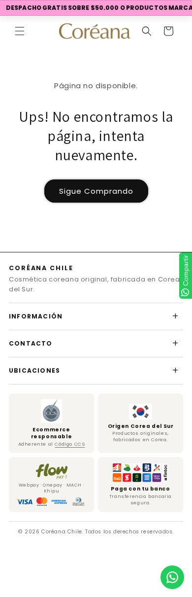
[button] (20, 31)
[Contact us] (172, 577)
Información (36, 316)
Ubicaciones (34, 370)
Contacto (31, 343)
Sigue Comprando (96, 191)
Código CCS (70, 444)
